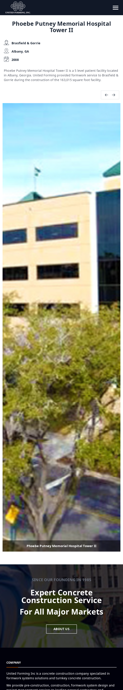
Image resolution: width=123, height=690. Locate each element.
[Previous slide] (106, 94)
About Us (61, 629)
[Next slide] (113, 94)
